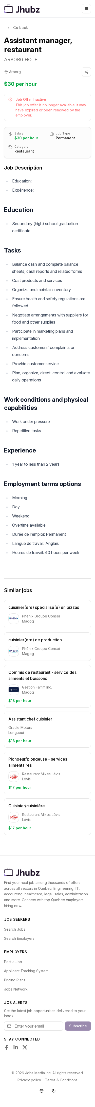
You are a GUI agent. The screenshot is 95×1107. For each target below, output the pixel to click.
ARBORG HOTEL (22, 59)
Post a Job (13, 962)
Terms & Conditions (61, 1080)
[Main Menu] (86, 8)
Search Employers (19, 938)
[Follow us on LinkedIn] (15, 1047)
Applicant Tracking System (26, 971)
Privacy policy (29, 1080)
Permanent (65, 138)
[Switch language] (41, 1091)
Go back (20, 27)
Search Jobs (14, 929)
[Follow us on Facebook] (6, 1047)
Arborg (15, 72)
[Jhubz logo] (23, 9)
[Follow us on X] (24, 1047)
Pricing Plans (14, 980)
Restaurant (24, 151)
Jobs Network (16, 989)
